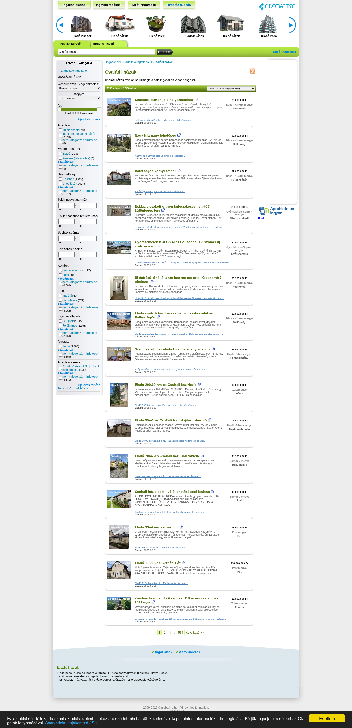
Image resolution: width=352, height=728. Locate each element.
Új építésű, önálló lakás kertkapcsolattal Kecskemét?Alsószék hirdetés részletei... (179, 298)
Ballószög (239, 144)
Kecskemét (239, 108)
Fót (239, 536)
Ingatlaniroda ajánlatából (78, 134)
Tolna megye (239, 603)
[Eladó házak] (118, 23)
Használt (68, 179)
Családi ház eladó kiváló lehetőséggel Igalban (172, 491)
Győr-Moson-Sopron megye (239, 213)
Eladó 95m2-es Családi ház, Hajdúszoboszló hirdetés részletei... (170, 440)
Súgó (276, 52)
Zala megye (239, 389)
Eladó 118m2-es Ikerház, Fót (158, 563)
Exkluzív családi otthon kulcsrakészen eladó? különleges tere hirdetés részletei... (179, 227)
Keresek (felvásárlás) (76, 158)
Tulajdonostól (71, 130)
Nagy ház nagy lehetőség (155, 135)
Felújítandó (69, 325)
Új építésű (69, 183)
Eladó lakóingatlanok (74, 70)
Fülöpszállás (239, 179)
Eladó (66, 153)
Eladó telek (157, 36)
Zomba (239, 607)
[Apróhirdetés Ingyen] (276, 216)
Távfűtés (68, 295)
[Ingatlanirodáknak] (109, 5)
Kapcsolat (289, 52)
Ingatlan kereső (70, 43)
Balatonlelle (239, 464)
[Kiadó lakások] (193, 23)
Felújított (68, 321)
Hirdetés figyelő (103, 43)
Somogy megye (239, 461)
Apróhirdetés (189, 652)
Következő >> (195, 632)
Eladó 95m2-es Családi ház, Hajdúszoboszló (171, 420)
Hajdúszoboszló (239, 429)
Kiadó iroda (269, 36)
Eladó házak (119, 36)
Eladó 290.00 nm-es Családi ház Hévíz (165, 385)
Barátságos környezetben (156, 171)
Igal (239, 500)
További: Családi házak (73, 388)
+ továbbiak (66, 162)
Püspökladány (239, 357)
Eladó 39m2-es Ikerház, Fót (157, 527)
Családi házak (163, 62)
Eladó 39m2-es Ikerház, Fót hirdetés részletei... (161, 547)
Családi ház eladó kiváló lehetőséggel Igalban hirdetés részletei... (171, 512)
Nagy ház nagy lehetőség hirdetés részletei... (160, 155)
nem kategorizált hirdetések (80, 140)
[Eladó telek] (156, 23)
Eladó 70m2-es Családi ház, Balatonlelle (167, 456)
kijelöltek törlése (89, 119)
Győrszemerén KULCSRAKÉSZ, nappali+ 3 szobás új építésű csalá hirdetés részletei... (183, 262)
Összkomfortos (72, 270)
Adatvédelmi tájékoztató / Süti (72, 722)
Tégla (66, 346)
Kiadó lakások (194, 36)
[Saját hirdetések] (144, 5)
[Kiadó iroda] (268, 23)
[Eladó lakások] (81, 23)
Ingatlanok (113, 62)
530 (180, 632)
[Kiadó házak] (231, 23)
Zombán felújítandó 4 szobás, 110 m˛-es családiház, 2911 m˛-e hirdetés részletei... (180, 619)
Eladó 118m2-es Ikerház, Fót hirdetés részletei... (161, 583)
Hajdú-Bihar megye (239, 354)
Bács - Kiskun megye (239, 104)
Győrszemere (239, 253)
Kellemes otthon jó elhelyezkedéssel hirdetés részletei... (166, 120)
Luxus (66, 275)
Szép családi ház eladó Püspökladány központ (173, 349)
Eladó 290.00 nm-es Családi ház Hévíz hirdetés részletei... (167, 405)
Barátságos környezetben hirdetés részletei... (160, 191)
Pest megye (239, 532)
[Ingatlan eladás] (73, 5)
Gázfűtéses (69, 300)
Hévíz (239, 393)
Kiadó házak (231, 36)
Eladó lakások (82, 36)
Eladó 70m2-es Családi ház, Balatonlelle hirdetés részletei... (168, 476)
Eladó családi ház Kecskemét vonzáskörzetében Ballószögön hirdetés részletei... (179, 334)
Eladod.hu (264, 218)
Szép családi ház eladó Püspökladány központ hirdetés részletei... (171, 369)
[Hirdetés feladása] (179, 5)
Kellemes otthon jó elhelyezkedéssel (165, 100)
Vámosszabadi (239, 218)
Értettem (327, 718)
